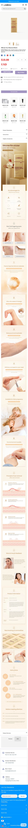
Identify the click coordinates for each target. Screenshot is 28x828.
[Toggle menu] (2, 5)
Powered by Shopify (16, 825)
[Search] (25, 9)
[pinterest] (7, 55)
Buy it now (21, 72)
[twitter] (4, 55)
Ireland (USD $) (6, 817)
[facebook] (2, 55)
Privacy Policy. (4, 801)
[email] (10, 55)
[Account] (23, 5)
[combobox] (14, 8)
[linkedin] (13, 55)
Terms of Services (20, 800)
